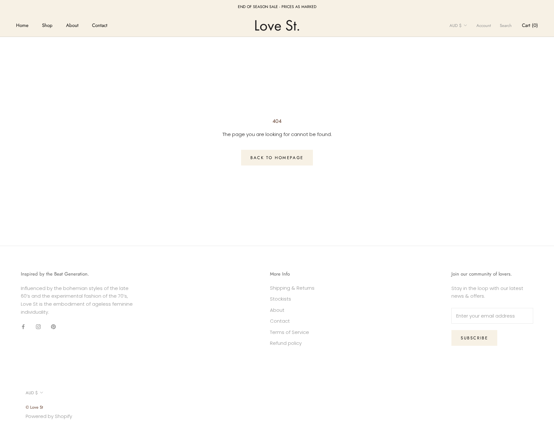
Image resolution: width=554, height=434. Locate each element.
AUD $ (455, 25)
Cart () (530, 25)
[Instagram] (38, 327)
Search (506, 25)
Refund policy (286, 343)
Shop (47, 25)
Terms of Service (289, 332)
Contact (99, 25)
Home (22, 25)
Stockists (280, 298)
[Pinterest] (53, 327)
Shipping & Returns (292, 288)
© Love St (34, 407)
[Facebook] (23, 327)
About (72, 25)
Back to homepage (277, 158)
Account (483, 25)
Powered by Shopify (49, 416)
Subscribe (474, 338)
